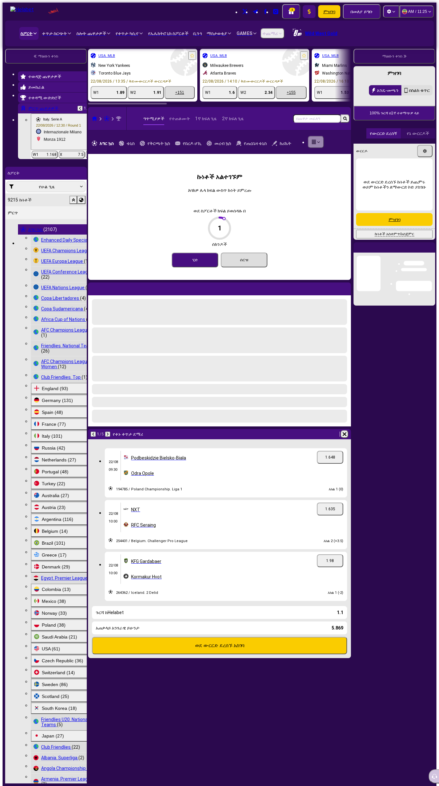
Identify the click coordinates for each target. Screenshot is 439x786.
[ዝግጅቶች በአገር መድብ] (81, 200)
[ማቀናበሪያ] (391, 11)
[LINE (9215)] (94, 118)
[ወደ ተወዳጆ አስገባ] (192, 55)
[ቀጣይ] (109, 287)
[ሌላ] (316, 142)
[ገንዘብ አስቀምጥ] (309, 11)
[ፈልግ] (345, 118)
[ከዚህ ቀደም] (80, 108)
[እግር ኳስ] (107, 118)
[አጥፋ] (344, 287)
